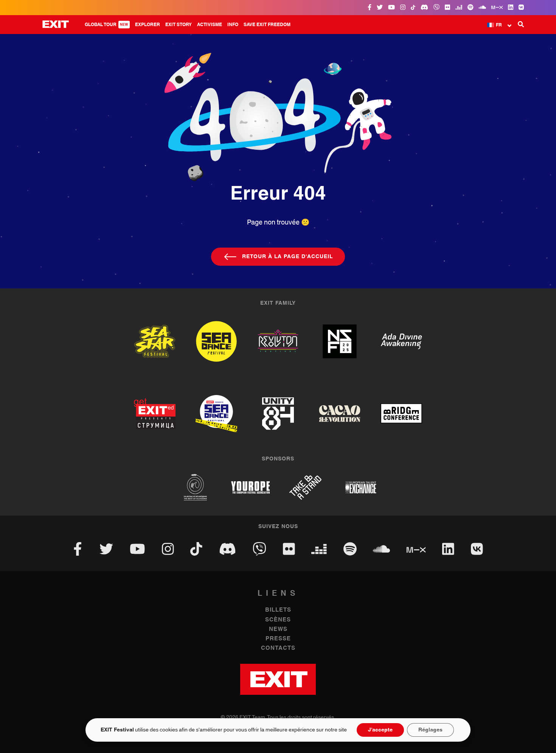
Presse (278, 639)
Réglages (430, 730)
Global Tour (106, 24)
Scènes (278, 620)
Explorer (147, 24)
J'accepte (380, 730)
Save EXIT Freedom (267, 24)
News (278, 629)
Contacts (278, 648)
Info (232, 24)
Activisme (209, 24)
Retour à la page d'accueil (287, 257)
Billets (278, 610)
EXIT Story (178, 24)
